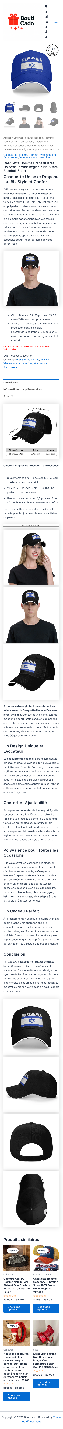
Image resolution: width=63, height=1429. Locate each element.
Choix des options (14, 1308)
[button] (54, 49)
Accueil (7, 137)
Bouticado (47, 21)
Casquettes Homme (15, 154)
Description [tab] (11, 382)
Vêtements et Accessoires (28, 137)
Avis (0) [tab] (8, 396)
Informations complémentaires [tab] (23, 389)
